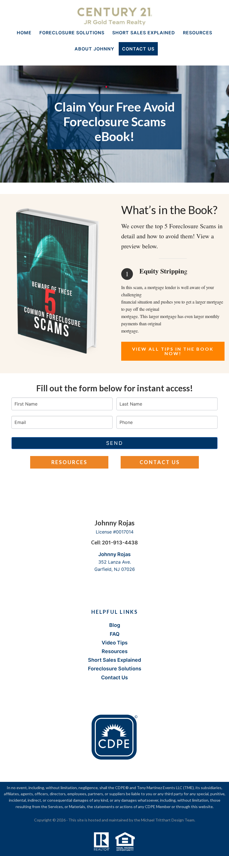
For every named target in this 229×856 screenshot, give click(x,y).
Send (114, 443)
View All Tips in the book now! (173, 351)
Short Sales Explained (114, 660)
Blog (114, 625)
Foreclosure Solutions (114, 668)
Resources (69, 462)
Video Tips (115, 643)
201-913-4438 (120, 542)
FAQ (115, 634)
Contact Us (160, 462)
